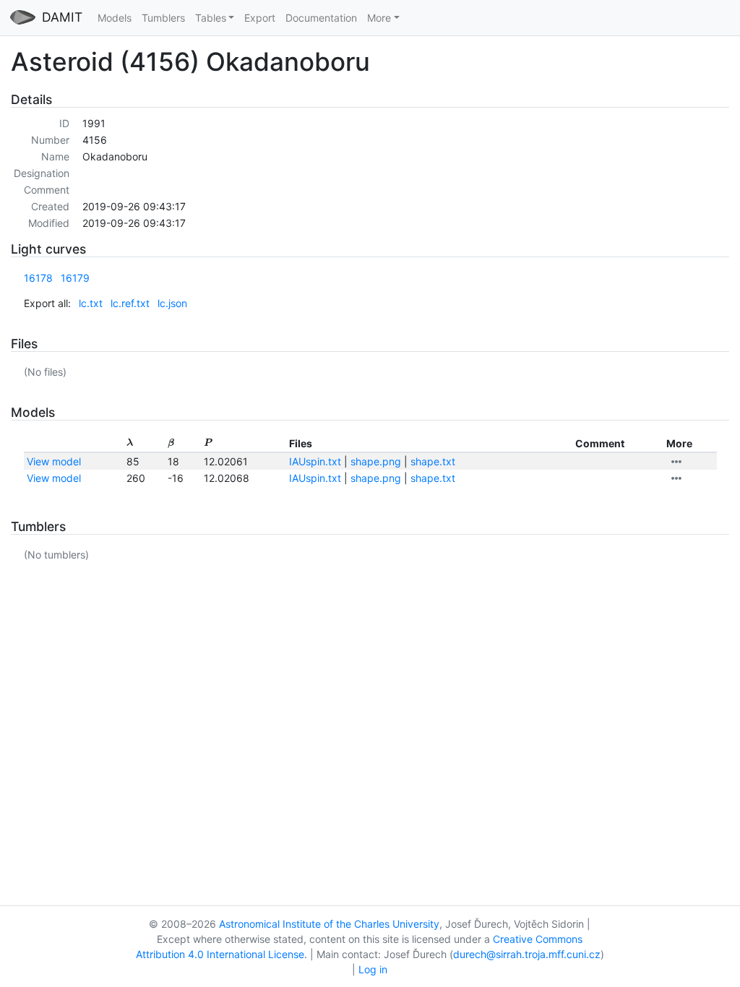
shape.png (375, 461)
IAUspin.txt (315, 461)
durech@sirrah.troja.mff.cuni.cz (527, 954)
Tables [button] (210, 18)
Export (259, 18)
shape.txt (432, 461)
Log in (372, 969)
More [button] (379, 18)
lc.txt (91, 303)
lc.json (172, 303)
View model (54, 461)
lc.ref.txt (130, 303)
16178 (38, 278)
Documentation (321, 18)
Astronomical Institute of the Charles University (329, 924)
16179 (75, 278)
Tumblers (163, 18)
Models (115, 18)
